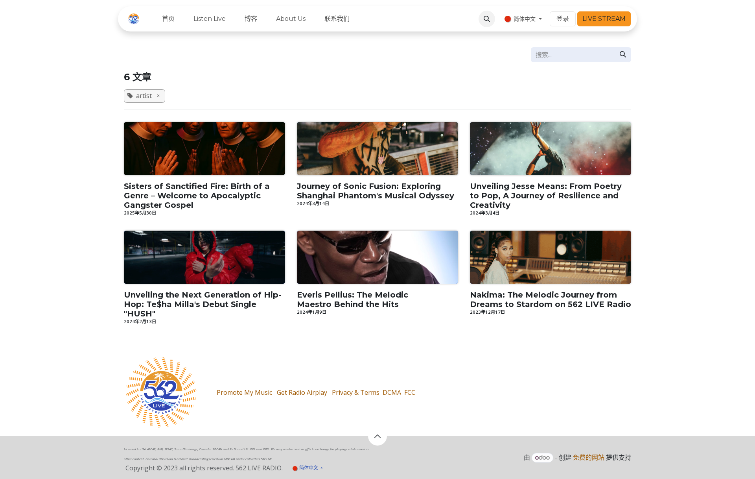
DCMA (392, 392)
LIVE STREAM (604, 18)
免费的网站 (588, 457)
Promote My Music (244, 392)
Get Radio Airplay (302, 392)
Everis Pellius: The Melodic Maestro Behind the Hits (352, 299)
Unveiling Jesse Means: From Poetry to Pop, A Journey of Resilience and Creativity (546, 195)
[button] (487, 19)
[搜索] (623, 54)
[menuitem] (168, 19)
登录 (562, 18)
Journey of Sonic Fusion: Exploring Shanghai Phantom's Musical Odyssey (375, 190)
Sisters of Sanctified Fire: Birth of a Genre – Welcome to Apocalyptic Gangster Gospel (197, 195)
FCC (409, 392)
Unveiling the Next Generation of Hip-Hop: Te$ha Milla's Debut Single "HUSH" (203, 304)
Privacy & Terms (355, 392)
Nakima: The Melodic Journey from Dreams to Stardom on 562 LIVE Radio (550, 299)
